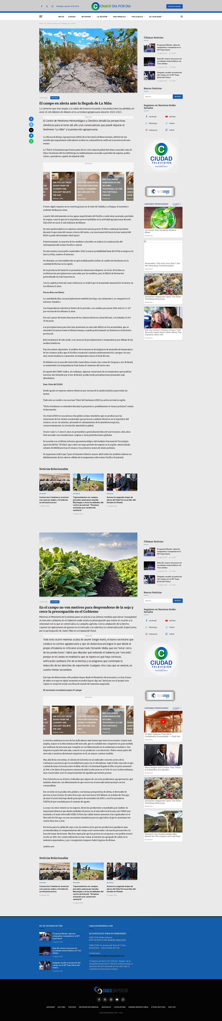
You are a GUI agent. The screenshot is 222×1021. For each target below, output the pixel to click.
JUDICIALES (106, 1007)
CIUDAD (71, 17)
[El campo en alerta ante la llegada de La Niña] (88, 60)
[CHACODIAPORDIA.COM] (111, 6)
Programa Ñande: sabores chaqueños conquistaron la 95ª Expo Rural (169, 47)
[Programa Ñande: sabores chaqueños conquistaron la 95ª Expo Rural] (149, 48)
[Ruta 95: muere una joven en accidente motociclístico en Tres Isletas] (149, 61)
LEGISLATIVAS (120, 1007)
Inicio (41, 23)
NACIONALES (119, 17)
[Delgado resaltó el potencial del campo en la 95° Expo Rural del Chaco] (149, 75)
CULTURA (61, 1007)
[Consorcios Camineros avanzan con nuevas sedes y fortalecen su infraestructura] (54, 482)
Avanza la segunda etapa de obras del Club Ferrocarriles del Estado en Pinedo (121, 500)
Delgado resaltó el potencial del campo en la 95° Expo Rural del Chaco (169, 74)
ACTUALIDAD (155, 17)
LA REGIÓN (102, 17)
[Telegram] (31, 135)
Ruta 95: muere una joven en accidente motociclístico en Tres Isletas (169, 61)
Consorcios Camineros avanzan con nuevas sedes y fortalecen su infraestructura (54, 500)
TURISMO (72, 1007)
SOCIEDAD (50, 1007)
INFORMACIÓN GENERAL (89, 1007)
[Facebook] (31, 119)
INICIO (61, 17)
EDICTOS (172, 1007)
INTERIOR (86, 17)
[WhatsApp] (31, 141)
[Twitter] (31, 124)
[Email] (31, 130)
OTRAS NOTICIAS (158, 1007)
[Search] (181, 16)
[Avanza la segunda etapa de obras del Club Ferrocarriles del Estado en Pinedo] (122, 482)
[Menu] (40, 16)
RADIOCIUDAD (174, 6)
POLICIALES (137, 17)
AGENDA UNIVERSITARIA (138, 1007)
